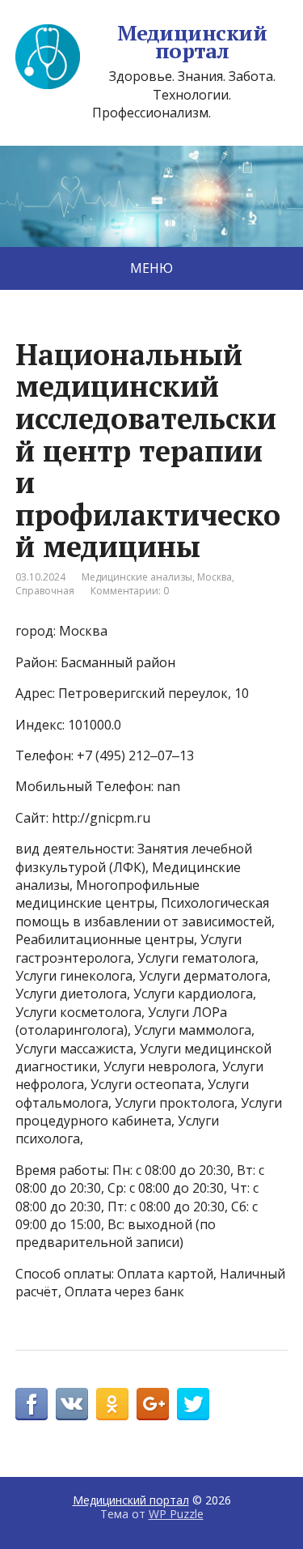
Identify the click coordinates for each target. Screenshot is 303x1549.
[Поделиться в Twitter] (193, 1404)
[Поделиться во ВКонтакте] (72, 1404)
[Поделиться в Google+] (153, 1404)
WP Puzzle (176, 1513)
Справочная (44, 591)
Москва (214, 577)
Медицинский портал (192, 41)
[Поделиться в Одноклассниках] (112, 1404)
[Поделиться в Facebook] (31, 1404)
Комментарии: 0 (129, 591)
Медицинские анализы (137, 577)
